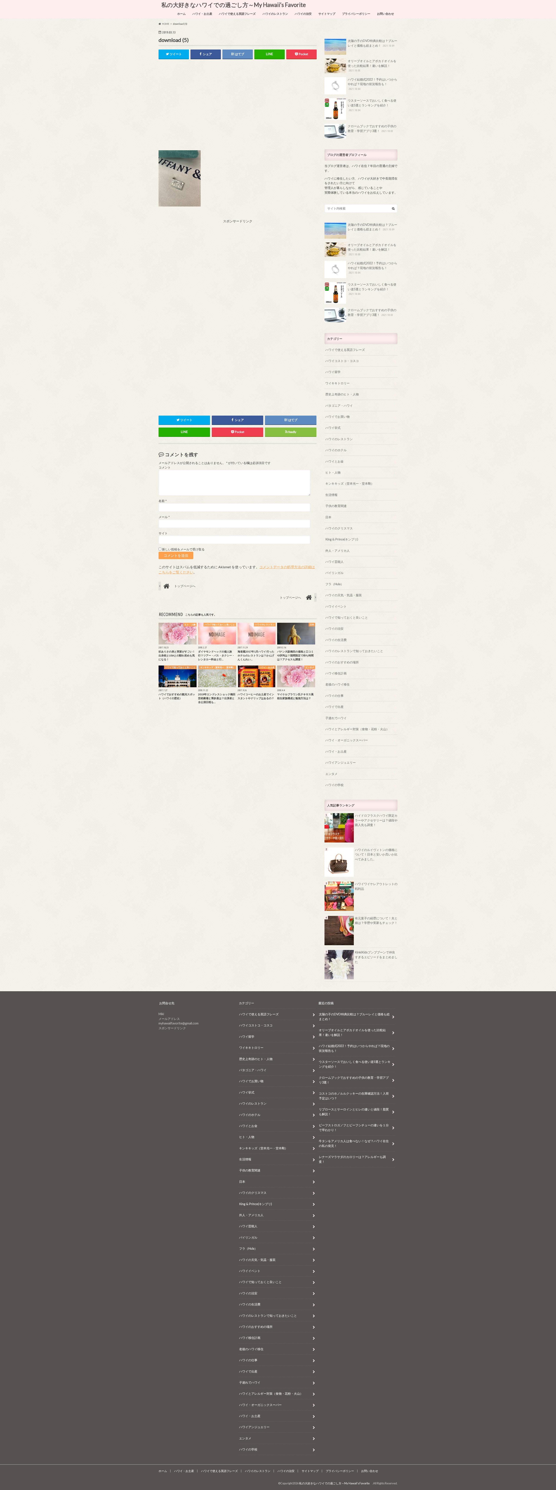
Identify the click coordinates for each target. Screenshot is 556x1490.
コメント (165, 467)
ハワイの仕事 (334, 695)
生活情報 (331, 495)
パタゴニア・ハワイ (339, 405)
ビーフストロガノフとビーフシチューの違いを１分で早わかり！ (354, 1127)
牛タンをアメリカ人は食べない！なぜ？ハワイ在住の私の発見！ (354, 1143)
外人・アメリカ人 (337, 550)
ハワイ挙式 (333, 427)
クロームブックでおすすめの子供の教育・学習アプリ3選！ (372, 128)
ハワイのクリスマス (339, 528)
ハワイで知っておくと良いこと (346, 617)
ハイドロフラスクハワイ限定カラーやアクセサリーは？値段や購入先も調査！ (376, 820)
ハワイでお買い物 (337, 416)
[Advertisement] (238, 108)
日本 (328, 517)
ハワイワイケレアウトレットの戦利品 (376, 886)
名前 (163, 501)
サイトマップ (326, 13)
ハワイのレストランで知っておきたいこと (354, 651)
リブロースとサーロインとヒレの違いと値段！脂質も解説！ (354, 1111)
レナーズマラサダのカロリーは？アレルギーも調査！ (352, 1159)
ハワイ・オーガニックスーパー (346, 740)
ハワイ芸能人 (334, 561)
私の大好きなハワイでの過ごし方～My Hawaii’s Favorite (235, 4)
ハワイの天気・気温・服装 (343, 595)
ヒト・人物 (333, 472)
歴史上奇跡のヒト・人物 (342, 394)
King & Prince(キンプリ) (341, 539)
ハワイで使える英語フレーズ (237, 13)
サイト (163, 533)
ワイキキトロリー (337, 383)
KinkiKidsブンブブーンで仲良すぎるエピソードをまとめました (376, 956)
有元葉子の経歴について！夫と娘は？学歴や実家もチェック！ (376, 920)
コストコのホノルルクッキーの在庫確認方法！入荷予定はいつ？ (354, 1096)
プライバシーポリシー (356, 13)
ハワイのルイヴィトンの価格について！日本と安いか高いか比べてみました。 (376, 854)
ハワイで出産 (334, 707)
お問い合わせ (385, 13)
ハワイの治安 (303, 13)
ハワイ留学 (333, 372)
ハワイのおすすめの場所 (342, 662)
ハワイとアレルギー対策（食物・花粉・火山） (357, 729)
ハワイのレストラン (275, 13)
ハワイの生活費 (336, 640)
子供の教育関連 (336, 506)
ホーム (181, 13)
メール (164, 517)
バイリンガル (334, 573)
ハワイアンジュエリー (340, 762)
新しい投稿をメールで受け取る (183, 549)
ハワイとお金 (334, 461)
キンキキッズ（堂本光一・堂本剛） (349, 483)
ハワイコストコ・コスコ (342, 361)
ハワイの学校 (334, 785)
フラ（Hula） (334, 584)
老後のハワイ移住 (337, 684)
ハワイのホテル (336, 450)
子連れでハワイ (336, 718)
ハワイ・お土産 (202, 13)
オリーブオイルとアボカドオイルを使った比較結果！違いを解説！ (372, 65)
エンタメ (331, 774)
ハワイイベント (336, 606)
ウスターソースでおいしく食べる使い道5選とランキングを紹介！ (372, 105)
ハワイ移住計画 (336, 673)
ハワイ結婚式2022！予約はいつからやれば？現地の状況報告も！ (372, 84)
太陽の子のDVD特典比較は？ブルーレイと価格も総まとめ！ (372, 43)
